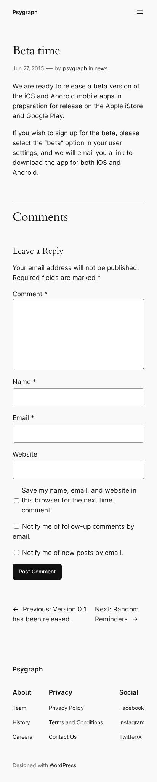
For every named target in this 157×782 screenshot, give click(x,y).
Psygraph (25, 12)
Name (24, 381)
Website (25, 454)
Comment (30, 294)
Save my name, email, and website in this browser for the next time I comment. (79, 500)
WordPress (63, 765)
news (101, 68)
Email (23, 418)
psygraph (75, 68)
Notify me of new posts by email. (72, 552)
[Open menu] (139, 12)
